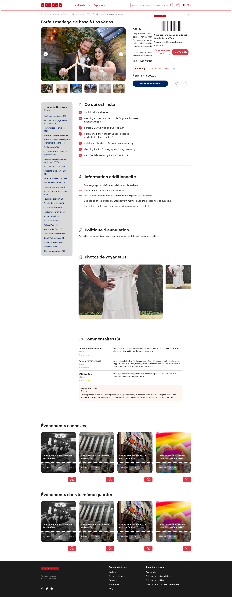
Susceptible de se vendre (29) (55, 172)
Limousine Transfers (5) (54, 234)
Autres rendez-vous (161, 68)
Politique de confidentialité (157, 576)
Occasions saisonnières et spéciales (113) (55, 153)
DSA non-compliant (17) (54, 251)
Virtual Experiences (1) (53, 242)
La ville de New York (162, 52)
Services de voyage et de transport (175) (55, 122)
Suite (72, 481)
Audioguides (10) (51, 216)
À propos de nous (117, 576)
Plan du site (150, 572)
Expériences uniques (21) (55, 116)
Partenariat (114, 584)
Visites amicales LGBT (81, 14)
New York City (180, 52)
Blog (111, 588)
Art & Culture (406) (52, 220)
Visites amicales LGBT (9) (55, 178)
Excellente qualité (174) (54, 203)
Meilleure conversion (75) (55, 212)
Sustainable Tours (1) (53, 229)
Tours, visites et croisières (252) (55, 129)
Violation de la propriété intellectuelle (162, 584)
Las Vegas (56, 14)
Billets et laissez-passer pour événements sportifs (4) (57, 141)
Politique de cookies (154, 580)
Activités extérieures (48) (55, 166)
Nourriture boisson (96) (54, 199)
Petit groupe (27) (51, 147)
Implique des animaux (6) (55, 187)
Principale (45, 14)
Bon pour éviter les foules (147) (55, 193)
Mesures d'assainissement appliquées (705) (55, 160)
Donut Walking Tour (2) (54, 238)
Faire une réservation (150, 83)
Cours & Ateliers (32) (53, 207)
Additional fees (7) (52, 247)
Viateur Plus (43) (51, 225)
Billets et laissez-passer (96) (56, 135)
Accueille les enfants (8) (54, 183)
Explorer (98, 5)
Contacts (113, 580)
